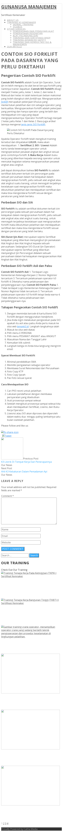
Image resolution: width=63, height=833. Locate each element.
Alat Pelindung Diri (25, 35)
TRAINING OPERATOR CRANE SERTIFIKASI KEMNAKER (28, 646)
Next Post (24, 470)
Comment (7, 496)
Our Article (14, 46)
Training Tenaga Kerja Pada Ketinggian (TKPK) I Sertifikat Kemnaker (30, 588)
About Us (13, 20)
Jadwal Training (23, 24)
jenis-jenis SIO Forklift (33, 124)
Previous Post (26, 460)
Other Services (16, 29)
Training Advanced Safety (29, 40)
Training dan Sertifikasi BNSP (32, 37)
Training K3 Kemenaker (21, 22)
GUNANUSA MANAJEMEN (29, 7)
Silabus (17, 26)
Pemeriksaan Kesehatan (28, 33)
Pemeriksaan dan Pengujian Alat (33, 31)
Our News (6, 465)
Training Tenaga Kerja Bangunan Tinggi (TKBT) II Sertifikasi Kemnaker (28, 615)
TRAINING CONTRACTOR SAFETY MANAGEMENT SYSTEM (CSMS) (31, 702)
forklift (4, 101)
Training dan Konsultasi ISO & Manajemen (32, 43)
